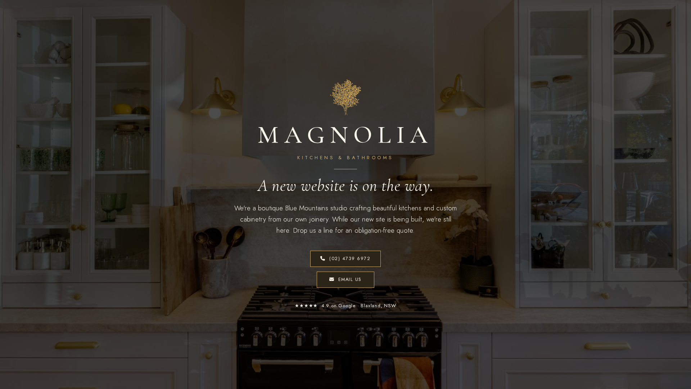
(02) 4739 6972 (350, 258)
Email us (350, 279)
